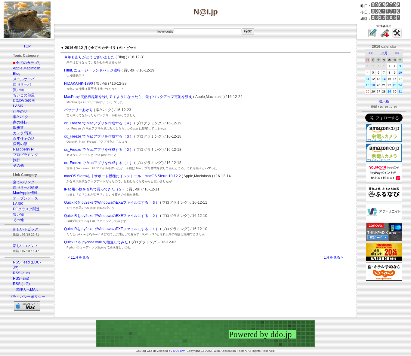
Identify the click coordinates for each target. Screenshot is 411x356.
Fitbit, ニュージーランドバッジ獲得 (92, 70)
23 (395, 85)
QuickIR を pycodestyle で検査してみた (96, 242)
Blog (16, 74)
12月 (384, 53)
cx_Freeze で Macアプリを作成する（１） (98, 163)
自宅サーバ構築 (25, 187)
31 (400, 91)
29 (389, 91)
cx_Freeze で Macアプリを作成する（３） (98, 136)
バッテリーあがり (78, 110)
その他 (18, 165)
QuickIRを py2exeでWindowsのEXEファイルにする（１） (111, 229)
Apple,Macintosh (26, 68)
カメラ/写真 (22, 133)
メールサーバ (24, 79)
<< (370, 53)
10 (400, 72)
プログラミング (25, 155)
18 (367, 85)
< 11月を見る (78, 257)
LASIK (18, 106)
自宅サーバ (22, 84)
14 (384, 79)
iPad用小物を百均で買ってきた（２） (95, 189)
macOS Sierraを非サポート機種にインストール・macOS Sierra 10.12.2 (122, 176)
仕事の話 (20, 111)
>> (397, 53)
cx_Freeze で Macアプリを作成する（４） (98, 123)
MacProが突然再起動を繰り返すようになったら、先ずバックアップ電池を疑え (128, 97)
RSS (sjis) (21, 278)
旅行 (16, 160)
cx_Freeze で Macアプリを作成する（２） (98, 150)
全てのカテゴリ (28, 63)
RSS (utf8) (21, 284)
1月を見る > (333, 257)
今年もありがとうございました (89, 57)
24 (400, 85)
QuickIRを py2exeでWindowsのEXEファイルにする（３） (111, 202)
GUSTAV (179, 350)
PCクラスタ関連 (26, 209)
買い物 (18, 90)
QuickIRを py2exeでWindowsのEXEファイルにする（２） (111, 216)
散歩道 (18, 128)
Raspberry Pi (23, 149)
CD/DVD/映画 (24, 101)
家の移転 (20, 122)
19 (373, 85)
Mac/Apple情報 (25, 193)
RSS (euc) (21, 273)
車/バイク (20, 117)
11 (367, 79)
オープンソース (25, 198)
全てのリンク (24, 182)
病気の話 (20, 144)
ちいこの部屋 (24, 95)
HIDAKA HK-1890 (78, 83)
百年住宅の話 (24, 138)
